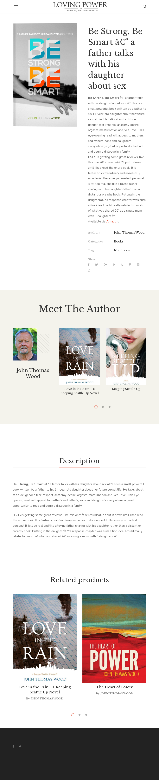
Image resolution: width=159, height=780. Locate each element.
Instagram (20, 746)
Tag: (91, 250)
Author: (94, 232)
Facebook (13, 746)
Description (79, 461)
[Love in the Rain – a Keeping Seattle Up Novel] (79, 356)
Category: (95, 241)
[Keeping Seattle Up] (126, 356)
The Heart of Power (114, 687)
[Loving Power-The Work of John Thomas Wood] (80, 7)
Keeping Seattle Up (126, 389)
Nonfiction (122, 250)
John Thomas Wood (129, 232)
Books (118, 241)
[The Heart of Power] (114, 638)
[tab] (79, 461)
